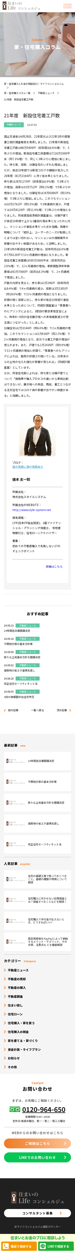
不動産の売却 (17, 979)
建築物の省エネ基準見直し (19, 670)
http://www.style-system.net (31, 510)
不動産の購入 (17, 987)
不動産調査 (15, 996)
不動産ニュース (46, 93)
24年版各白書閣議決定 (17, 631)
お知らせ (14, 1058)
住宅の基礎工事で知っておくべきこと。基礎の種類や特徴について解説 (47, 879)
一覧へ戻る (37, 710)
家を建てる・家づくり (23, 1040)
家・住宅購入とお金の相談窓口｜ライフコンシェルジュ (34, 84)
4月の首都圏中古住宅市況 (19, 697)
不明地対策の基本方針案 (18, 644)
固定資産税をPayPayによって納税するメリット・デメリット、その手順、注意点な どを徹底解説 (48, 942)
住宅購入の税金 (18, 1032)
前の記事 (13, 710)
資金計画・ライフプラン (24, 1049)
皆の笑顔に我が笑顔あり (27, 467)
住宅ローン (15, 1014)
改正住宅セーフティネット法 (20, 684)
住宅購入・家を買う (21, 1023)
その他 (12, 1067)
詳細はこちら (54, 566)
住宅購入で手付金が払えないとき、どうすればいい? (46, 920)
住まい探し (15, 1005)
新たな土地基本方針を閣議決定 (22, 657)
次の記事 (62, 710)
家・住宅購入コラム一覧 (17, 93)
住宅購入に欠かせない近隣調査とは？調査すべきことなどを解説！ (47, 899)
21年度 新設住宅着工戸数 (18, 99)
